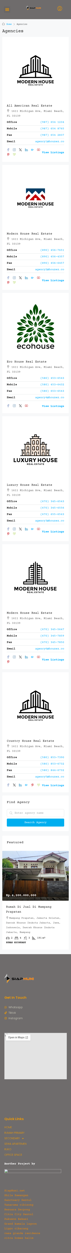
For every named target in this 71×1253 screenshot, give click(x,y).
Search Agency (35, 822)
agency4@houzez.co (49, 397)
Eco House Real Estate (27, 361)
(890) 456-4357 (52, 256)
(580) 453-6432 (52, 384)
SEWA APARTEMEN (15, 1144)
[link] (35, 876)
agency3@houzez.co (49, 520)
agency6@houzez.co (49, 648)
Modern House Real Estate (29, 234)
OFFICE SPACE (13, 1155)
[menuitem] (60, 9)
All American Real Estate (29, 106)
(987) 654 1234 (52, 122)
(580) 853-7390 (52, 757)
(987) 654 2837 (52, 135)
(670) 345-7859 (52, 635)
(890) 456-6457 (52, 263)
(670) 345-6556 (52, 508)
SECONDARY (12, 1138)
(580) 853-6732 (52, 763)
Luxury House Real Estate (29, 485)
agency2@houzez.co (49, 269)
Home (9, 24)
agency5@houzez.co (49, 776)
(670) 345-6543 (52, 501)
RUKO (7, 1149)
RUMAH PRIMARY (14, 1133)
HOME (8, 1127)
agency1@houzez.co (49, 141)
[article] (35, 900)
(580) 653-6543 (52, 391)
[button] (7, 9)
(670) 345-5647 (52, 629)
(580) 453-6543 (52, 378)
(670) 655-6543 (52, 514)
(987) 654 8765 (52, 128)
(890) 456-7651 (52, 250)
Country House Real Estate (30, 741)
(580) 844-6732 (52, 770)
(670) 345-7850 (52, 642)
